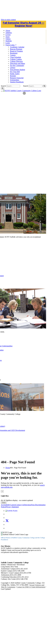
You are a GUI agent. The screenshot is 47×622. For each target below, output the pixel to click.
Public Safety (15, 74)
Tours (7, 37)
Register (13, 76)
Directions (27, 505)
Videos (7, 39)
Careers (13, 55)
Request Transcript (17, 78)
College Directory (16, 61)
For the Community (17, 65)
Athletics (8, 33)
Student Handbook (17, 82)
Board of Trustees (16, 51)
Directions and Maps (17, 63)
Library (12, 68)
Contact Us (20, 505)
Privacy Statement (12, 507)
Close (4, 502)
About (7, 31)
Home (7, 468)
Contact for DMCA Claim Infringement (31, 587)
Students (8, 41)
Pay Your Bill (15, 72)
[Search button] (44, 86)
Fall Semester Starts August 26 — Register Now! (23, 24)
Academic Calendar (17, 47)
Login (7, 43)
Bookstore (13, 53)
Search (25, 86)
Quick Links (10, 45)
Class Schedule (15, 57)
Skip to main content (8, 20)
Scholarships (14, 80)
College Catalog (16, 59)
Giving (7, 35)
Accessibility (5, 505)
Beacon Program (16, 49)
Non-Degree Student (17, 70)
